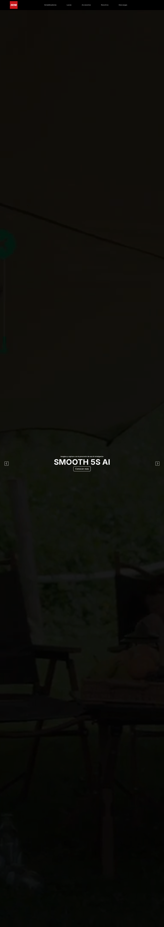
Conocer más (82, 469)
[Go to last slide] (6, 464)
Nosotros (105, 5)
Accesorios (86, 5)
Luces (69, 5)
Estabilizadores (50, 5)
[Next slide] (157, 464)
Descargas (123, 5)
